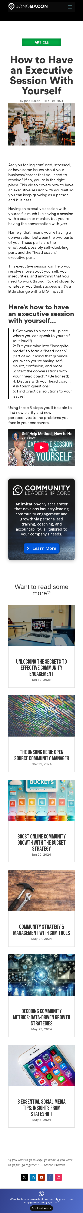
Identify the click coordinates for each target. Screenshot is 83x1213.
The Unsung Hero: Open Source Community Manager (41, 755)
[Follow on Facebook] (50, 1177)
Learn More (44, 548)
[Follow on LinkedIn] (33, 1177)
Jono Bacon (32, 101)
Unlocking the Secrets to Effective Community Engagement (41, 668)
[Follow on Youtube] (41, 1177)
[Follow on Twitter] (24, 1177)
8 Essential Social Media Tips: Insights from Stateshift (41, 1108)
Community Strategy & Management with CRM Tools (41, 930)
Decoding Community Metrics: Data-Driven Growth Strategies (41, 1017)
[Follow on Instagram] (58, 1177)
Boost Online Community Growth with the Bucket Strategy (41, 842)
